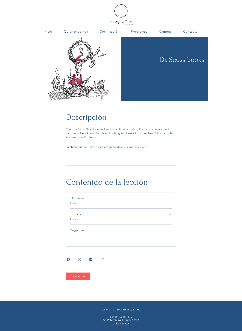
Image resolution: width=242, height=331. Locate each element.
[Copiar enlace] (102, 259)
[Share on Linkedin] (91, 259)
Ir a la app (141, 146)
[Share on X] (79, 259)
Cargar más (77, 230)
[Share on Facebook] (68, 259)
